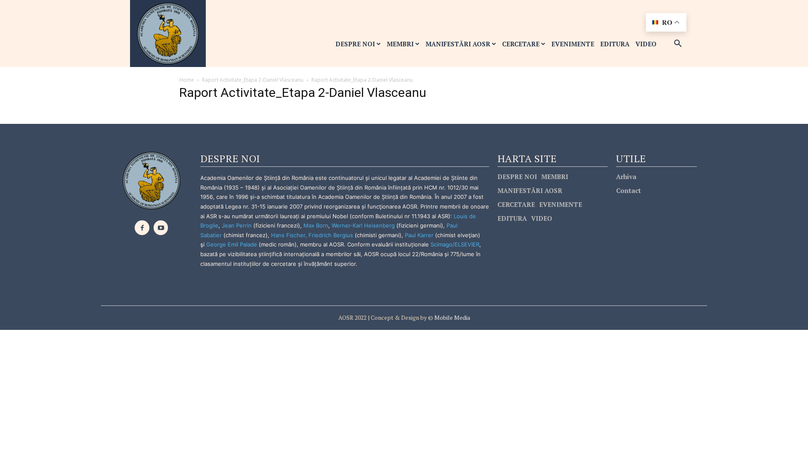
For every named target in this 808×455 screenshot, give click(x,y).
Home (186, 79)
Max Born (315, 225)
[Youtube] (161, 227)
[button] (678, 43)
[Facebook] (142, 227)
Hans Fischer (288, 235)
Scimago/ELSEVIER (455, 244)
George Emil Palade (231, 244)
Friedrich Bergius (330, 235)
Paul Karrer (419, 235)
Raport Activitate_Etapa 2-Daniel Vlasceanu (252, 79)
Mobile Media (451, 317)
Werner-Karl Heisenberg (363, 225)
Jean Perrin (237, 225)
